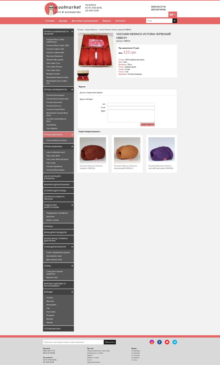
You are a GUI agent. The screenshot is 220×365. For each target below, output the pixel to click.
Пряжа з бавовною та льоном (56, 32)
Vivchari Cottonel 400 (55, 49)
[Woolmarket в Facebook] (159, 342)
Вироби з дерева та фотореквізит (55, 284)
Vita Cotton (50, 312)
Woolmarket (51, 305)
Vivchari (49, 298)
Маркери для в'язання (56, 184)
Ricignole (50, 315)
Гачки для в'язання (55, 246)
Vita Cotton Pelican (54, 67)
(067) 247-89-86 (158, 9)
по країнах (135, 357)
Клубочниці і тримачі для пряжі (56, 239)
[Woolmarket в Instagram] (152, 342)
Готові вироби (52, 328)
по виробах (135, 353)
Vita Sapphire (52, 128)
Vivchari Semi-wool (54, 102)
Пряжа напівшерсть (55, 89)
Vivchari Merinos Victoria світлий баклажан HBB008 (160, 167)
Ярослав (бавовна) (54, 56)
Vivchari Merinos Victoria (56, 140)
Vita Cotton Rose (53, 70)
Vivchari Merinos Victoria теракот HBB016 (91, 167)
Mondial (49, 319)
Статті (89, 360)
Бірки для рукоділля (55, 232)
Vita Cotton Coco (53, 63)
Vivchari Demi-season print (57, 99)
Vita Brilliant (51, 125)
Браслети (50, 217)
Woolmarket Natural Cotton (57, 77)
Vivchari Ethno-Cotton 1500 (57, 45)
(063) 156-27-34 (158, 6)
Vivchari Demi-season (55, 95)
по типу (134, 360)
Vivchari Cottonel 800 (55, 53)
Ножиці (48, 226)
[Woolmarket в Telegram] (174, 342)
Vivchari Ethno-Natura (55, 170)
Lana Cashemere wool (55, 152)
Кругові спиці (52, 277)
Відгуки (107, 20)
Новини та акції (93, 357)
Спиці (47, 265)
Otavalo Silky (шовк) (54, 60)
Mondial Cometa (53, 74)
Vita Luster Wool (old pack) (57, 159)
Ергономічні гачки (54, 256)
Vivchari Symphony (54, 166)
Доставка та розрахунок (85, 20)
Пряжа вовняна (53, 146)
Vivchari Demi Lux (53, 106)
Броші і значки (52, 220)
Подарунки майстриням (51, 206)
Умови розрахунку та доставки (98, 351)
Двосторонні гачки (54, 260)
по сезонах (135, 355)
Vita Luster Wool (53, 156)
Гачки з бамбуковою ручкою (58, 252)
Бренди (63, 20)
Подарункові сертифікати (57, 213)
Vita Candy (50, 163)
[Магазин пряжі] (63, 9)
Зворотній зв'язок (93, 362)
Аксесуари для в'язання (52, 177)
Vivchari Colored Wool (55, 109)
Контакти (120, 20)
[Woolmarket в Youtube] (167, 342)
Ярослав (50, 301)
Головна (49, 20)
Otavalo (49, 322)
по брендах (135, 351)
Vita (48, 308)
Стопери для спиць (55, 190)
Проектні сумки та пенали (54, 197)
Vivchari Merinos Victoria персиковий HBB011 (125, 167)
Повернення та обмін (95, 353)
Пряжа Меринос (53, 134)
